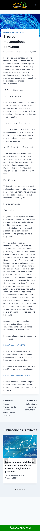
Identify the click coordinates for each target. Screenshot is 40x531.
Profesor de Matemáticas (13, 32)
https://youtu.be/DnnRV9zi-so (16, 345)
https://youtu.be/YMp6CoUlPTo (16, 375)
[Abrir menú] (35, 5)
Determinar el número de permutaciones (31, 405)
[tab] (15, 489)
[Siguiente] (34, 461)
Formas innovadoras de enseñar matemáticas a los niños (9, 408)
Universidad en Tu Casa (14, 52)
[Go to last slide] (6, 461)
